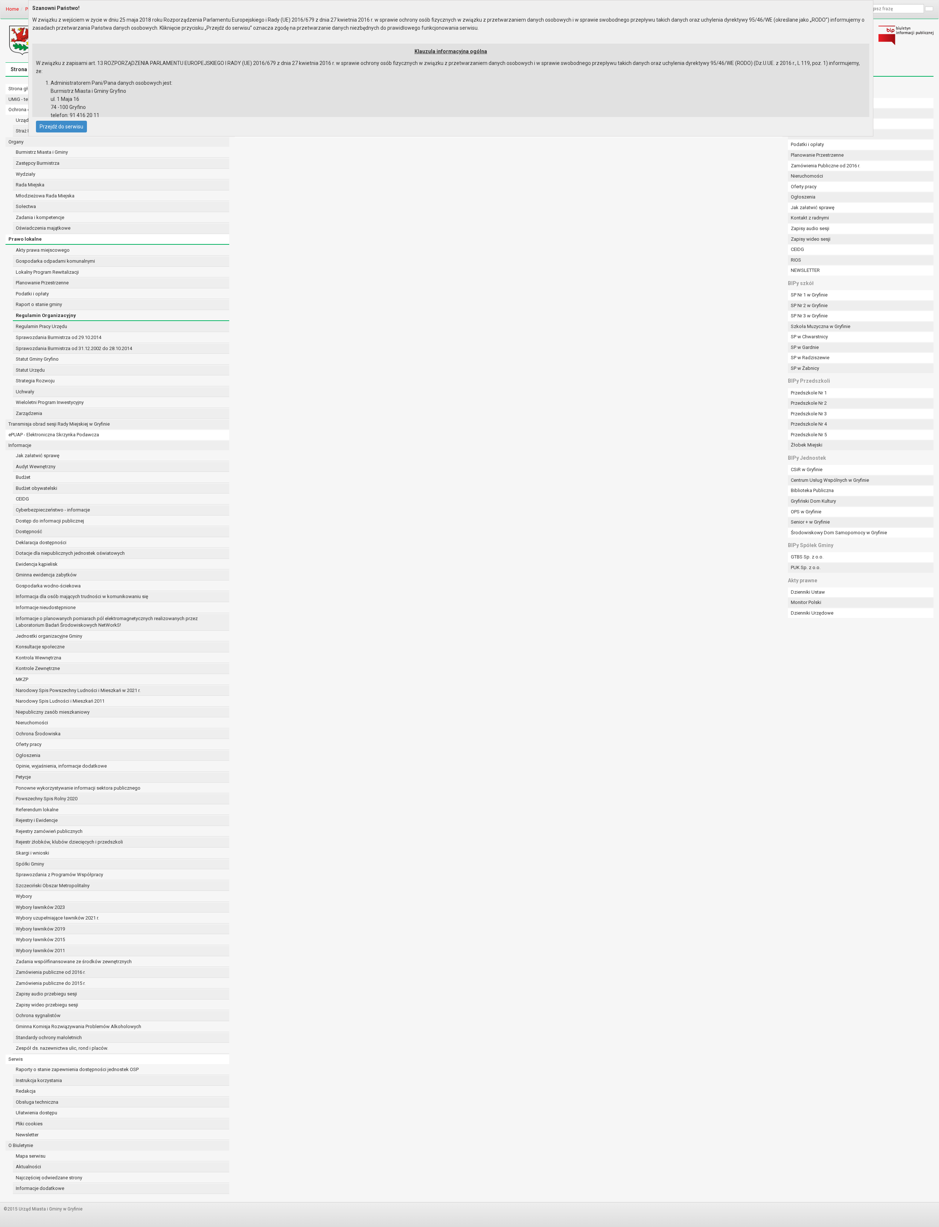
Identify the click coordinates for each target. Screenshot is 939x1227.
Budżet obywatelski (36, 488)
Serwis (15, 1059)
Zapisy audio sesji (810, 228)
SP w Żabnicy (805, 368)
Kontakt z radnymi (810, 218)
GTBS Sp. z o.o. (807, 557)
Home (12, 9)
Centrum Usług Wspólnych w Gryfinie (830, 480)
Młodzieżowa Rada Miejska (45, 196)
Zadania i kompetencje (40, 217)
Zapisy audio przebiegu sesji (46, 994)
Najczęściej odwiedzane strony (49, 1177)
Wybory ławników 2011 (40, 950)
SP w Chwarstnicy (809, 336)
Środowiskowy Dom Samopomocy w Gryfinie (839, 532)
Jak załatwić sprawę (37, 455)
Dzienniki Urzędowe (812, 613)
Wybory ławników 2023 (40, 907)
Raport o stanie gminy (39, 304)
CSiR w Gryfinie (806, 469)
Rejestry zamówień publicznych (49, 831)
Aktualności (28, 1166)
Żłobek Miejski (806, 445)
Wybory (24, 896)
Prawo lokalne (25, 239)
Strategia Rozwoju (35, 380)
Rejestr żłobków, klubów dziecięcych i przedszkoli (69, 842)
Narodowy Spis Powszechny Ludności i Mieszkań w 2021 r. (78, 690)
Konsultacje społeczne (40, 646)
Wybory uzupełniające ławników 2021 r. (57, 918)
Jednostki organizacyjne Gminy (49, 636)
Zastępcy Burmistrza (37, 163)
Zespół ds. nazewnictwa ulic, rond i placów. (62, 1048)
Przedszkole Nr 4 (809, 424)
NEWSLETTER (805, 270)
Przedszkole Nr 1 (809, 393)
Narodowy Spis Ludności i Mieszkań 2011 (60, 701)
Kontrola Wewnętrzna (38, 657)
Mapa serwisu (30, 1156)
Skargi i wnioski (32, 853)
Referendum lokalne (37, 809)
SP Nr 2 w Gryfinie (809, 305)
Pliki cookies (29, 1123)
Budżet (23, 477)
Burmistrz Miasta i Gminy (42, 152)
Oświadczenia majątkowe (43, 228)
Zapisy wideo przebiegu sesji (47, 1005)
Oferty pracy (28, 744)
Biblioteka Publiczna (812, 490)
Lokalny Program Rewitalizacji (47, 272)
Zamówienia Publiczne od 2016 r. (825, 165)
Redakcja (26, 1091)
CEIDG (22, 499)
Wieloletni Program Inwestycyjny (50, 402)
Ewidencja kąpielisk (37, 564)
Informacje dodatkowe (40, 1188)
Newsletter (27, 1134)
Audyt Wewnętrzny (35, 466)
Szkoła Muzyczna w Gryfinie (820, 326)
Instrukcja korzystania (39, 1080)
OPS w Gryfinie (806, 511)
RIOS (796, 260)
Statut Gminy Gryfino (37, 359)
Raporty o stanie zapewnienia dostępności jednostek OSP (77, 1069)
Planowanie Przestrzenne (42, 282)
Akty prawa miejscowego (43, 250)
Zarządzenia (29, 413)
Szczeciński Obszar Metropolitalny (52, 885)
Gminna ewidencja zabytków (46, 575)
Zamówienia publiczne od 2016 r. (50, 972)
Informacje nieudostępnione (46, 607)
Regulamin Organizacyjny (46, 315)
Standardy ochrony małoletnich (49, 1037)
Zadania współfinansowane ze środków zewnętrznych (74, 961)
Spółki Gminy (30, 864)
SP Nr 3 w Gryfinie (809, 315)
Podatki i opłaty (32, 293)
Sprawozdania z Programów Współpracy (59, 874)
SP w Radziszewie (810, 357)
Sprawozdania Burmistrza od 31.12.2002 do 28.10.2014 (74, 348)
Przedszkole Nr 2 (809, 403)
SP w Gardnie (805, 347)
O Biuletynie (20, 1145)
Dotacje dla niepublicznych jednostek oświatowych (70, 553)
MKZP (22, 679)
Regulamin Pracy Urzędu (41, 326)
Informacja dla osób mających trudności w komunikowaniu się (82, 596)
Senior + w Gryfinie (810, 522)
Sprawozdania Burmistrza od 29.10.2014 (58, 337)
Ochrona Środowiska (38, 733)
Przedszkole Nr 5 (809, 434)
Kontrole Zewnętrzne (38, 668)
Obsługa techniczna (37, 1102)
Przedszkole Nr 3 (809, 413)
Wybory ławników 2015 (40, 939)
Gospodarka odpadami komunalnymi (55, 261)
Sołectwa (26, 206)
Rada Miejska (30, 184)
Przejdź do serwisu (61, 127)
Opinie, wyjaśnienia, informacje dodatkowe (61, 766)
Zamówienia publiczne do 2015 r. (50, 983)
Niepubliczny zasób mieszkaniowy (52, 712)
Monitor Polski (806, 602)
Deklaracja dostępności (41, 542)
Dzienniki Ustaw (808, 592)
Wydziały (25, 174)
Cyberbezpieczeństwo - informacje (53, 510)
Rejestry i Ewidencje (37, 820)
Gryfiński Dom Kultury (813, 501)
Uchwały (25, 391)
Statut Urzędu (30, 370)
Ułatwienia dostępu (36, 1112)
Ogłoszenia (28, 755)
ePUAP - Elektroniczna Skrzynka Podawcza (53, 434)
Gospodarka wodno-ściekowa (48, 586)
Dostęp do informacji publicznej (50, 521)
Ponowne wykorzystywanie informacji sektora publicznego (78, 788)
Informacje (19, 445)
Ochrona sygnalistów (38, 1015)
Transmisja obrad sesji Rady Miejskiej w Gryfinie (59, 424)
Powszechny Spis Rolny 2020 (46, 798)
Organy (15, 142)
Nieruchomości (32, 722)
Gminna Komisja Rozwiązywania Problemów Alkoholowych (78, 1026)
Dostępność (29, 531)
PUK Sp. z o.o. (806, 567)
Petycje (23, 777)
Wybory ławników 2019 (40, 929)
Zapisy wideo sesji (810, 239)
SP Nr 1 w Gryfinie (809, 295)
